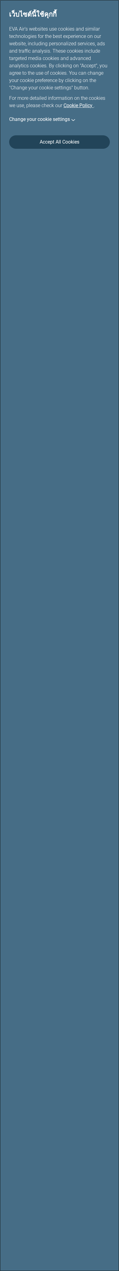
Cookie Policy (78, 105)
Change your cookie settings (39, 119)
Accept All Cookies (59, 142)
